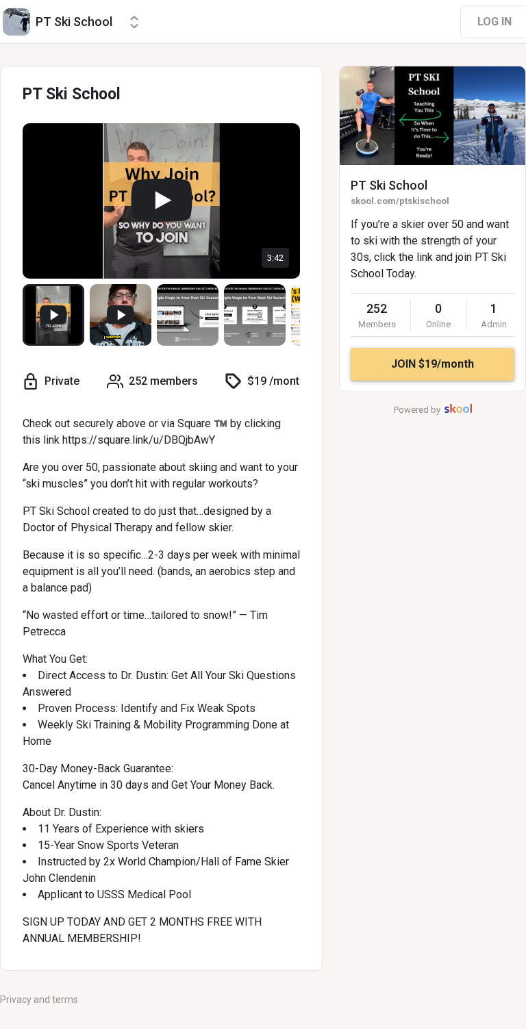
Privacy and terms (39, 999)
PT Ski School (389, 185)
